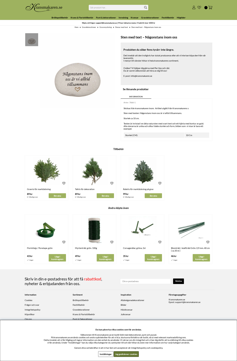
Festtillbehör (79, 304)
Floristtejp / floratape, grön (40, 248)
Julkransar (126, 314)
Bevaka (57, 195)
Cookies (28, 300)
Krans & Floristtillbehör (84, 314)
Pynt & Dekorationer (82, 319)
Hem (76, 27)
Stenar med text (121, 27)
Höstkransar (126, 309)
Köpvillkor (30, 314)
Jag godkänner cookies (126, 354)
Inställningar (106, 354)
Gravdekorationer (89, 27)
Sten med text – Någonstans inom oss (146, 27)
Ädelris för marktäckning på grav (138, 189)
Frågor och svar (32, 304)
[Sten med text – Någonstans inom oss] (31, 39)
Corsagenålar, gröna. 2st (134, 248)
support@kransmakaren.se (187, 302)
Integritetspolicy (32, 309)
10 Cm (189, 135)
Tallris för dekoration (84, 189)
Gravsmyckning (105, 27)
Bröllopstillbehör (81, 300)
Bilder (123, 304)
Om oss (28, 319)
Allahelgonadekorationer (132, 300)
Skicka (178, 281)
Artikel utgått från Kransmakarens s (172, 108)
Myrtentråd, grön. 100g (86, 248)
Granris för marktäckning (39, 189)
